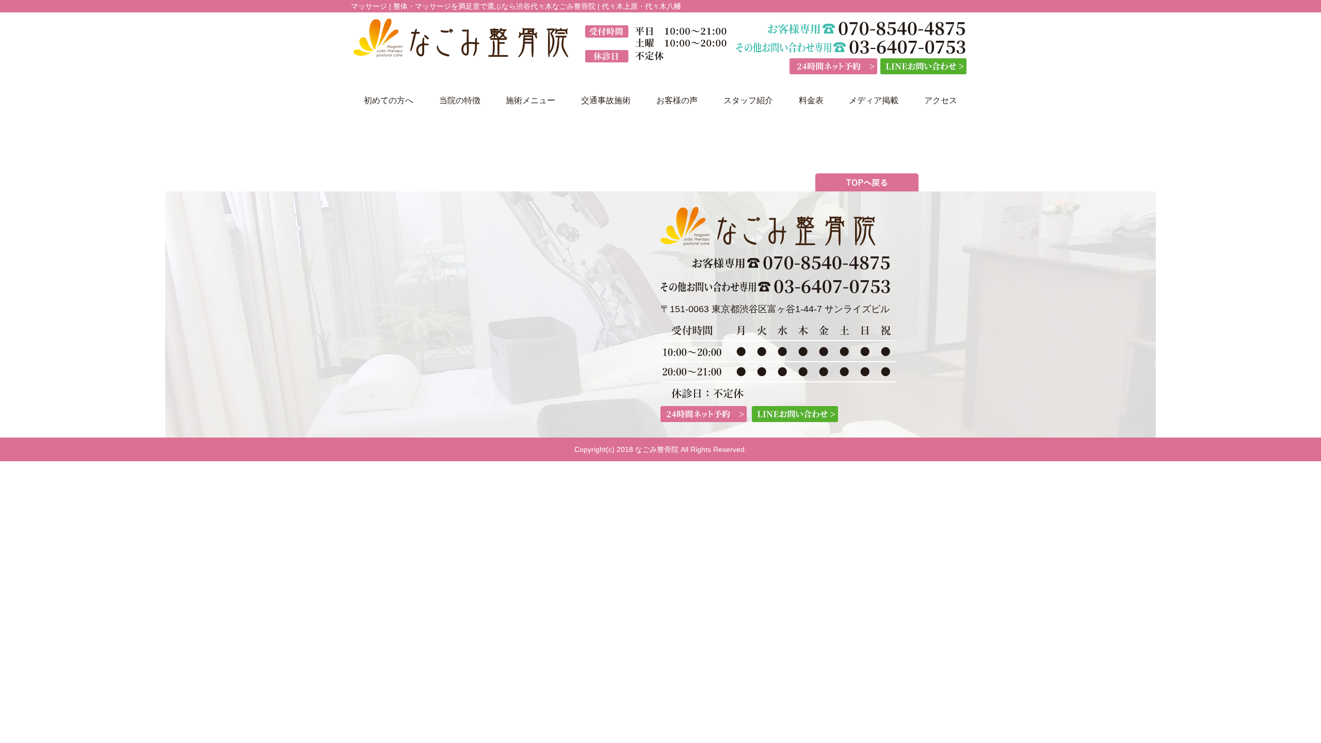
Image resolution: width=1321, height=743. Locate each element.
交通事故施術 (606, 100)
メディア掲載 (873, 100)
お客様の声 (677, 100)
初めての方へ (388, 100)
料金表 (811, 100)
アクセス (940, 100)
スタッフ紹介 (748, 100)
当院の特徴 (459, 100)
